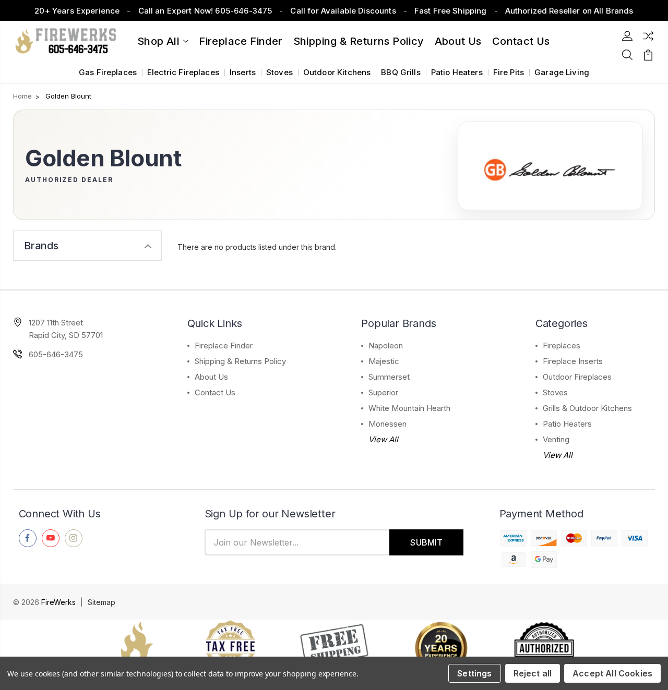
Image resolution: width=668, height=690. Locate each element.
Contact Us (215, 392)
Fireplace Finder (240, 41)
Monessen (387, 424)
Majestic (383, 361)
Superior (383, 392)
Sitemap (101, 602)
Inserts (243, 72)
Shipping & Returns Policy (358, 41)
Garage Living (561, 72)
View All (383, 439)
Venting (556, 439)
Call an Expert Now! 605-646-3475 (205, 11)
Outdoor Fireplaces (577, 377)
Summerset (389, 377)
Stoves (279, 72)
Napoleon (385, 345)
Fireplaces (561, 345)
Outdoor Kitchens (337, 72)
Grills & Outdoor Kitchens (587, 408)
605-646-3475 (56, 354)
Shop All (158, 41)
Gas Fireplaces (108, 72)
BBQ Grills (401, 72)
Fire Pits (508, 72)
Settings (474, 673)
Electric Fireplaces (183, 72)
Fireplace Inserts (573, 361)
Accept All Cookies (612, 673)
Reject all (533, 673)
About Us (458, 41)
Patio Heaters (457, 72)
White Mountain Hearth (409, 408)
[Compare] (648, 36)
